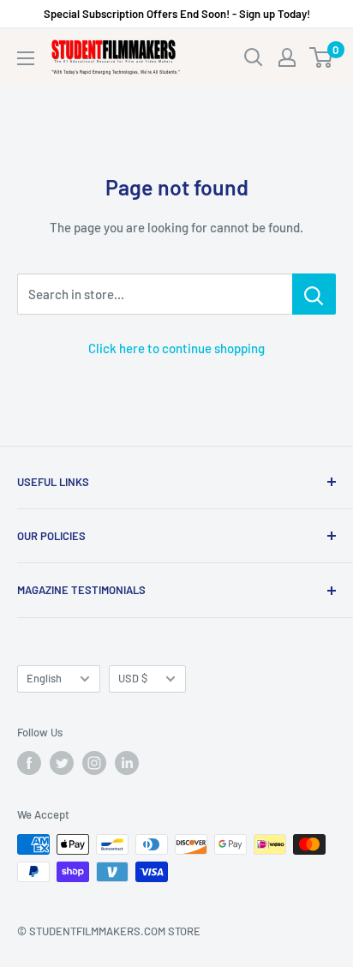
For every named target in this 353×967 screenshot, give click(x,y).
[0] (321, 57)
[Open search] (253, 57)
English (44, 678)
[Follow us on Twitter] (62, 763)
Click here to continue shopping (176, 348)
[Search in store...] (314, 294)
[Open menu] (25, 58)
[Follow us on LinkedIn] (127, 763)
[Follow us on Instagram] (94, 763)
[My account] (287, 57)
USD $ (132, 678)
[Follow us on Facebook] (29, 763)
